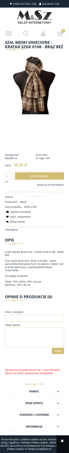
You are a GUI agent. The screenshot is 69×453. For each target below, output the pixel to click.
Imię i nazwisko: (14, 312)
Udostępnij (11, 229)
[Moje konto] (43, 33)
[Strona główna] (34, 17)
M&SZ (23, 202)
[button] (8, 33)
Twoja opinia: (13, 325)
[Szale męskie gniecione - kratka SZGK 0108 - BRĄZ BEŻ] (34, 84)
